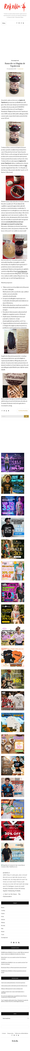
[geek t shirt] (12, 484)
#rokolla (17, 891)
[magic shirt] (12, 462)
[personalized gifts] (12, 830)
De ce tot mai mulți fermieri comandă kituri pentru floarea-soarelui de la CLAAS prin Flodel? (14, 996)
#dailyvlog (11, 891)
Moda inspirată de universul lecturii (19, 967)
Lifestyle (3, 919)
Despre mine (10, 1033)
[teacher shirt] (12, 570)
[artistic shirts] (12, 505)
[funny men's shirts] (12, 527)
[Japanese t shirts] (12, 809)
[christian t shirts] (12, 852)
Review (2, 931)
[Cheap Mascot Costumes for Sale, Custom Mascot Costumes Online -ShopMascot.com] (15, 865)
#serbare (11, 888)
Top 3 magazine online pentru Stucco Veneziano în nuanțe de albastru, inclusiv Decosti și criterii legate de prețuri (14, 1001)
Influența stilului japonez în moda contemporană (11, 988)
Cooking (3, 910)
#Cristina (21, 888)
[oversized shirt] (12, 549)
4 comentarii (20, 68)
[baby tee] (12, 635)
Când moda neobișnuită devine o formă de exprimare (13, 982)
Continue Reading (22, 410)
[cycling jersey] (12, 679)
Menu (3, 23)
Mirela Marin (4, 957)
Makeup (3, 922)
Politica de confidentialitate (21, 1033)
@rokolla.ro (6, 873)
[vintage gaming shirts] (12, 787)
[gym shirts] (12, 765)
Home (2, 916)
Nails (2, 928)
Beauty (2, 907)
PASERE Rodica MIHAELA (6, 952)
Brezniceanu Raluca (5, 967)
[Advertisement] (15, 42)
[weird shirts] (12, 592)
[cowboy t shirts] (12, 700)
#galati (5, 891)
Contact (4, 1033)
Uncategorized (15, 60)
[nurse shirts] (12, 744)
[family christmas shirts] (12, 657)
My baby (3, 925)
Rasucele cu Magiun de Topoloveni (15, 64)
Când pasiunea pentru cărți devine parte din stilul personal (14, 985)
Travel (2, 934)
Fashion (3, 913)
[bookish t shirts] (12, 614)
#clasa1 (5, 888)
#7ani (16, 888)
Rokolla (15, 1041)
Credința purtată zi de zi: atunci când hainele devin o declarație (12, 992)
